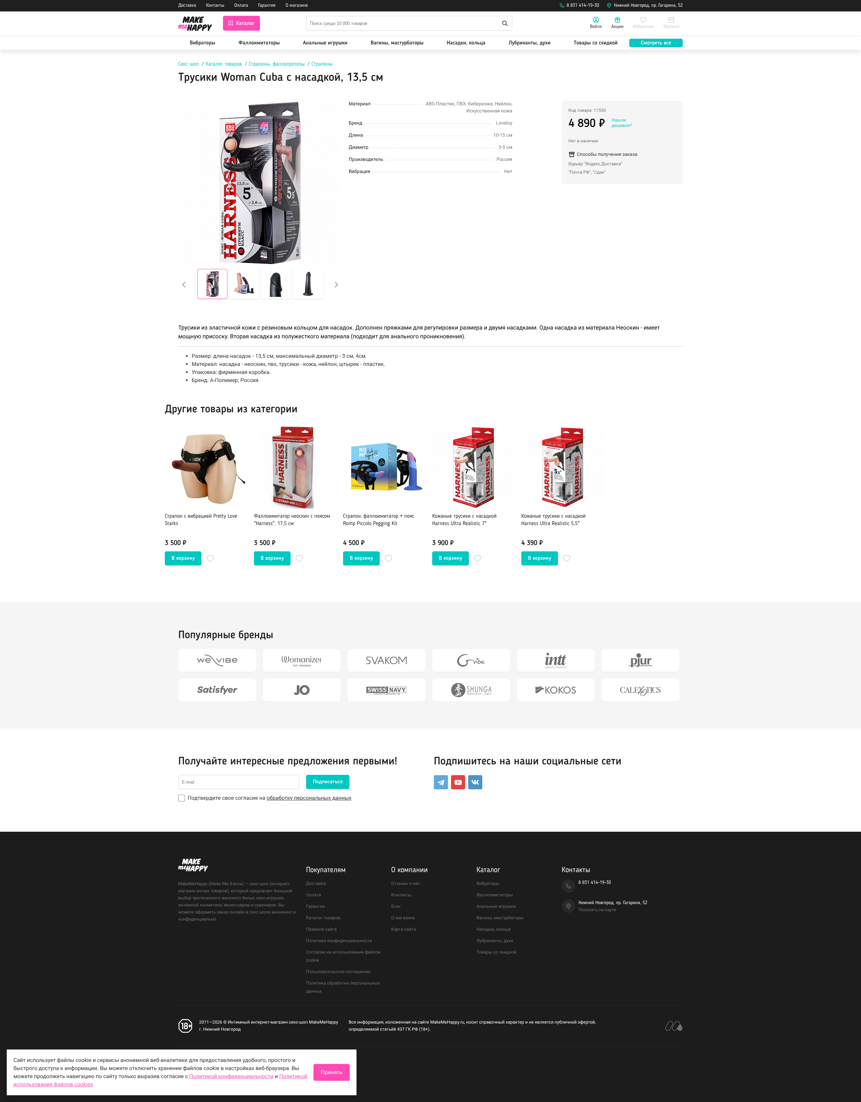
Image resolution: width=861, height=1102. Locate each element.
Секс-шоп (188, 64)
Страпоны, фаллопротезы (277, 64)
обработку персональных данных (309, 798)
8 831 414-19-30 (583, 5)
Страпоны (322, 64)
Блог (396, 906)
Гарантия (267, 5)
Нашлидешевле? (622, 123)
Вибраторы (202, 43)
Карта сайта (403, 929)
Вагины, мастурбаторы (397, 43)
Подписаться (328, 782)
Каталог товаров (223, 64)
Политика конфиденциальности (339, 940)
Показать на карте (597, 909)
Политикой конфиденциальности (231, 1076)
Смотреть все (656, 43)
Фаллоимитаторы (259, 43)
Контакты (215, 5)
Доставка (187, 5)
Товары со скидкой (596, 43)
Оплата (241, 5)
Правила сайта (321, 929)
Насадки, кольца (466, 43)
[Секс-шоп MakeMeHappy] (195, 24)
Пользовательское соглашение (338, 971)
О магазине (297, 5)
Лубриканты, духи (529, 43)
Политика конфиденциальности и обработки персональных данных (248, 1063)
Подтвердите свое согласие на (269, 798)
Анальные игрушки (325, 43)
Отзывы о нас (405, 883)
